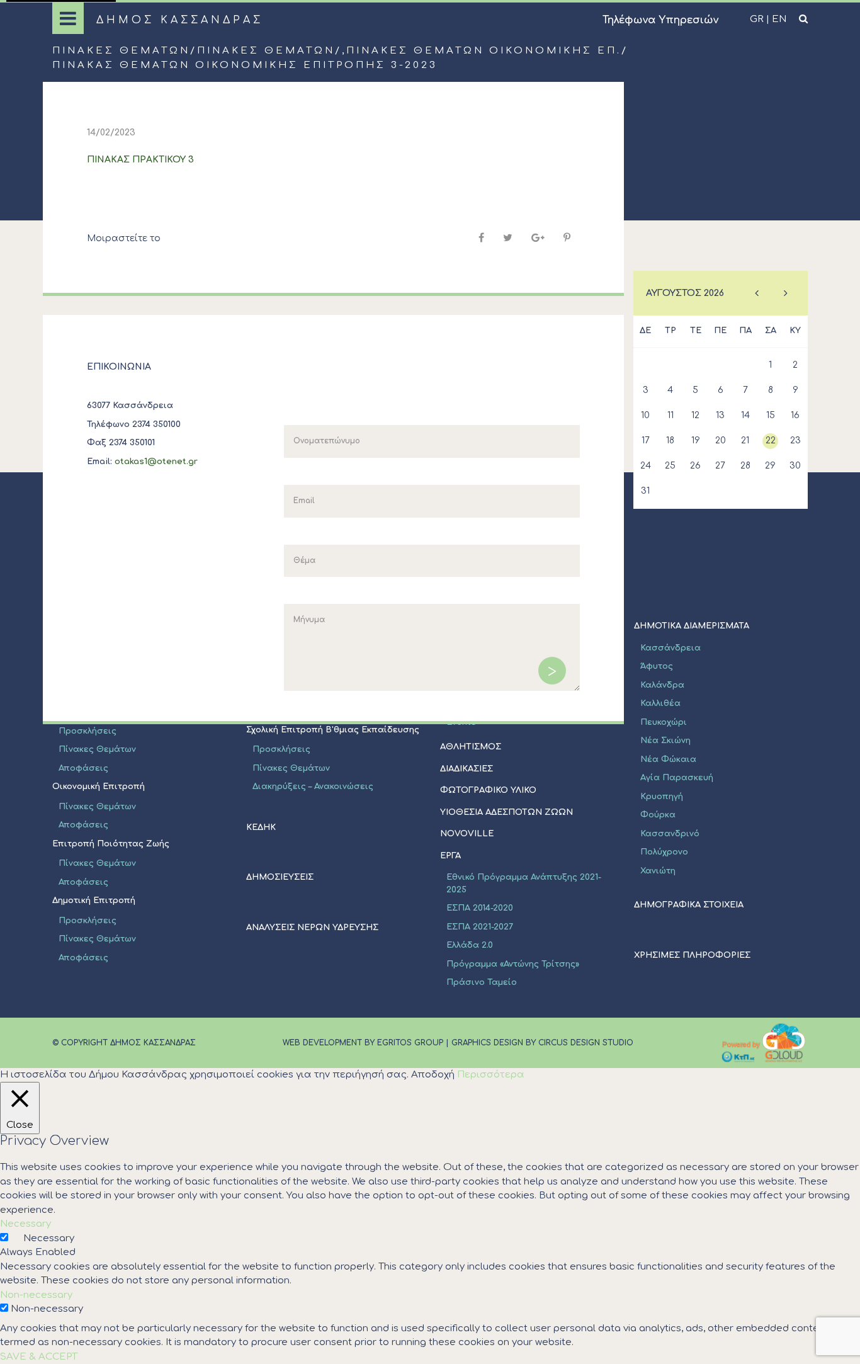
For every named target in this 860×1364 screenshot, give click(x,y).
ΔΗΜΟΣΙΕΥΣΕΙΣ (280, 877)
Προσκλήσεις (87, 731)
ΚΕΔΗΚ (261, 827)
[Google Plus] (538, 238)
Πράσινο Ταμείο (481, 982)
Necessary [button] (25, 1224)
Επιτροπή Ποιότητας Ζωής (110, 843)
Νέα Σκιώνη (665, 740)
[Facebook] (481, 238)
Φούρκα (658, 814)
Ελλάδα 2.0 (469, 945)
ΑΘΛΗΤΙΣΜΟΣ (470, 746)
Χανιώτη (658, 871)
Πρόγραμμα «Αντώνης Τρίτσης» (512, 964)
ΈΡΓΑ (450, 855)
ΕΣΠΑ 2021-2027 (479, 927)
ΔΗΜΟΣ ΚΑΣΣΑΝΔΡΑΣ (179, 20)
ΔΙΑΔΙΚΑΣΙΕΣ (466, 768)
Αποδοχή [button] (433, 1074)
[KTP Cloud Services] (764, 1043)
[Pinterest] (567, 238)
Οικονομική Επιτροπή (98, 786)
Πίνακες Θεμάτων (121, 50)
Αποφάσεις (83, 768)
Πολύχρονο (664, 852)
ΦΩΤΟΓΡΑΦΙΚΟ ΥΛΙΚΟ (488, 790)
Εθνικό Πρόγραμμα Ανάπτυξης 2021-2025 (523, 883)
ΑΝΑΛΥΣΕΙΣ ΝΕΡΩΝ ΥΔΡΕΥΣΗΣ (312, 927)
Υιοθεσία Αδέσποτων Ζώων (506, 812)
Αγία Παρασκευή (676, 777)
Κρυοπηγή (661, 796)
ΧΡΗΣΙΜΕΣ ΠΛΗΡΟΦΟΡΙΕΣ (692, 955)
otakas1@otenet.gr (156, 461)
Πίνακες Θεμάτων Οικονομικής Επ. (483, 50)
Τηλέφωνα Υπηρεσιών (660, 20)
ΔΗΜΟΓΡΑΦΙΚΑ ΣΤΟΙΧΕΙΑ (689, 905)
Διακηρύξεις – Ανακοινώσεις (312, 786)
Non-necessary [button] (36, 1295)
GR (757, 19)
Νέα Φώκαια (668, 759)
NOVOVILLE (467, 833)
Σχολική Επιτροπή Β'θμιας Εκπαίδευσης (332, 729)
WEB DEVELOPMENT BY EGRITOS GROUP (363, 1042)
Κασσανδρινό (669, 833)
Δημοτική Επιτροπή (93, 900)
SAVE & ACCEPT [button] (38, 1356)
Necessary (48, 1238)
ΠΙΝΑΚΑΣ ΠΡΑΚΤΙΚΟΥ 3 (140, 159)
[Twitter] (508, 238)
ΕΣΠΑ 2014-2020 (479, 908)
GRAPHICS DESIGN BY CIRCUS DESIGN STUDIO (542, 1042)
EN (779, 19)
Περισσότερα (490, 1074)
